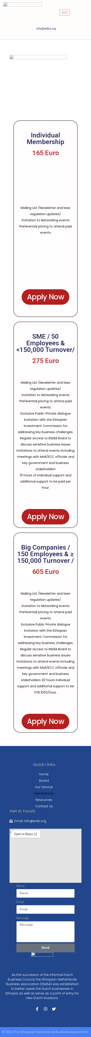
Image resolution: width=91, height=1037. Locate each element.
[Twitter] (38, 35)
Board (44, 780)
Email (20, 902)
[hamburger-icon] (65, 12)
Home (44, 774)
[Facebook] (30, 35)
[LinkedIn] (45, 35)
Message (22, 918)
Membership (44, 793)
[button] (85, 11)
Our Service (44, 787)
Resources (44, 800)
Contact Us (44, 806)
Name (20, 886)
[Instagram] (60, 35)
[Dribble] (53, 35)
